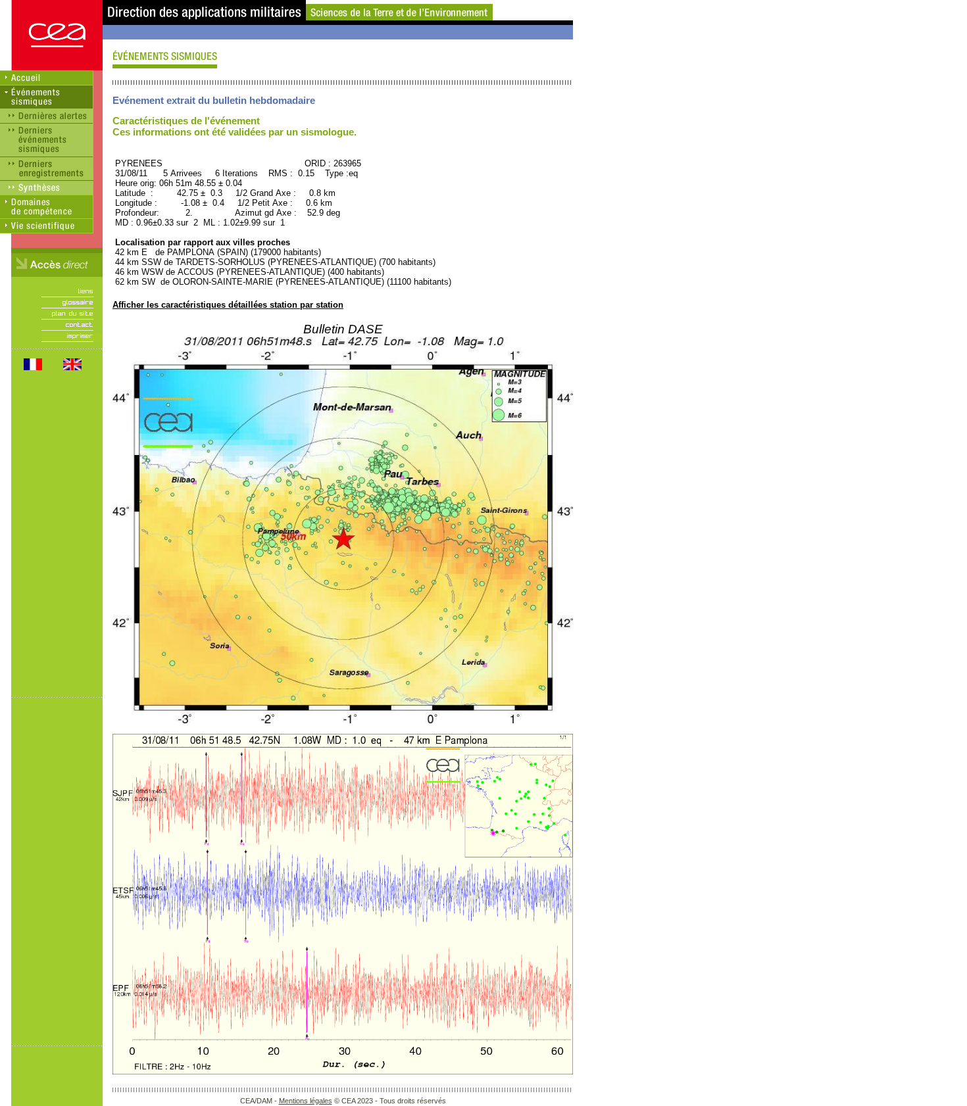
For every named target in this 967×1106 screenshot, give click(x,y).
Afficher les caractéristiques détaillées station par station (227, 305)
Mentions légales (305, 1101)
